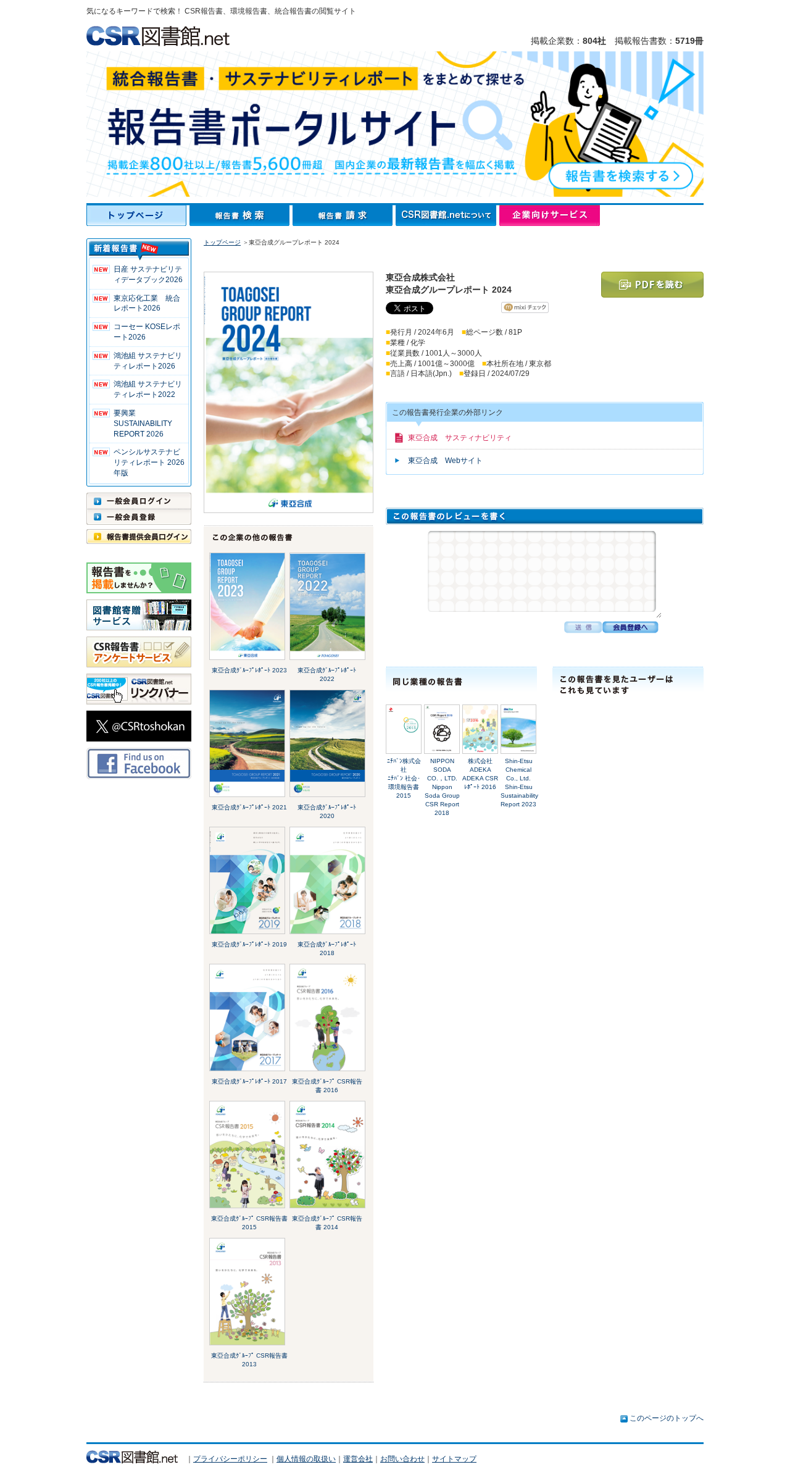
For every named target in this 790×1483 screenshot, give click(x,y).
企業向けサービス (549, 215)
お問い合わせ (402, 1459)
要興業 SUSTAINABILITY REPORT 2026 (143, 423)
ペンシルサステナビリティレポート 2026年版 (149, 462)
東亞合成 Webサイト (445, 460)
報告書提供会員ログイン (138, 536)
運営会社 (358, 1459)
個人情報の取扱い (306, 1459)
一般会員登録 (138, 517)
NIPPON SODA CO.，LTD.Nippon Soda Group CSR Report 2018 (442, 787)
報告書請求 (344, 215)
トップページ (137, 215)
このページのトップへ (667, 1418)
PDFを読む (652, 285)
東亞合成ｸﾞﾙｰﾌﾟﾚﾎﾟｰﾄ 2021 (249, 807)
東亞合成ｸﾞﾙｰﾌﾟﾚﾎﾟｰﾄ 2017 (249, 1081)
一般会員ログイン (138, 501)
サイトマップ (454, 1459)
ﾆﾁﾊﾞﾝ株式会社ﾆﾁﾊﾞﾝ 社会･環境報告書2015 (404, 778)
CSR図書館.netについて (447, 215)
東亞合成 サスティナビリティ (460, 437)
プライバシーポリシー (230, 1459)
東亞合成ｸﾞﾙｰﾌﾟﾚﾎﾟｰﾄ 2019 (249, 944)
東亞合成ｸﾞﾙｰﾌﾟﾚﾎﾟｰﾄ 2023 (249, 670)
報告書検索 (241, 215)
